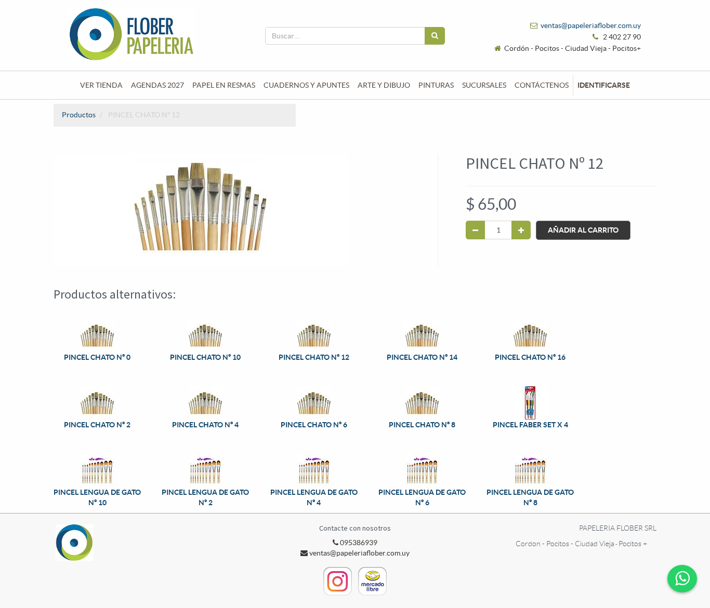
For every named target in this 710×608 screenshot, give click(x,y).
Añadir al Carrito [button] (583, 230)
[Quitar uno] (475, 230)
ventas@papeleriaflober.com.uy (591, 25)
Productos (79, 115)
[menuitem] (101, 85)
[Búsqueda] (435, 36)
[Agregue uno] (521, 230)
